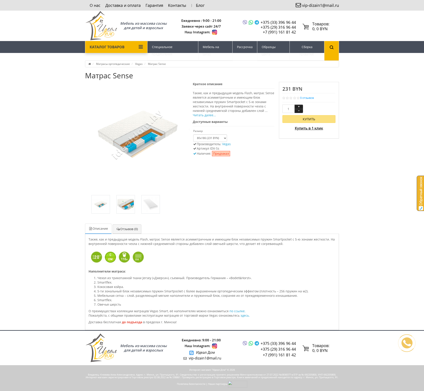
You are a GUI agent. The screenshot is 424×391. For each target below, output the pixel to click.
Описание (100, 228)
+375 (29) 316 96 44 (278, 27)
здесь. (245, 315)
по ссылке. (237, 311)
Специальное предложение (162, 50)
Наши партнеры (217, 383)
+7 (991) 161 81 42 (279, 32)
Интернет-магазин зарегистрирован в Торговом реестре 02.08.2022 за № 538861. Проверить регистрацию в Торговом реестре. (161, 377)
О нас (95, 5)
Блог (200, 5)
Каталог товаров (107, 47)
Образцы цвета (269, 50)
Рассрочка (245, 47)
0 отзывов (307, 98)
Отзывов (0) (129, 229)
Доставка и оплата (123, 5)
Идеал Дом (205, 352)
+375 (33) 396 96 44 (278, 22)
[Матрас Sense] (138, 134)
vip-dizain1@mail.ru (320, 5)
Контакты (177, 5)
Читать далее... (204, 115)
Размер (198, 131)
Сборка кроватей (307, 50)
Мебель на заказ (211, 50)
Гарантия (154, 5)
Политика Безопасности (191, 383)
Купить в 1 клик (309, 128)
